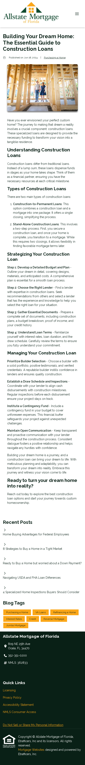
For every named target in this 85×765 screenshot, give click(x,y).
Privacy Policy (12, 697)
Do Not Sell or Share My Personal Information (33, 725)
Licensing (9, 690)
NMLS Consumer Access (19, 712)
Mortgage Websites (31, 749)
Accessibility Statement (18, 704)
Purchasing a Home (55, 57)
